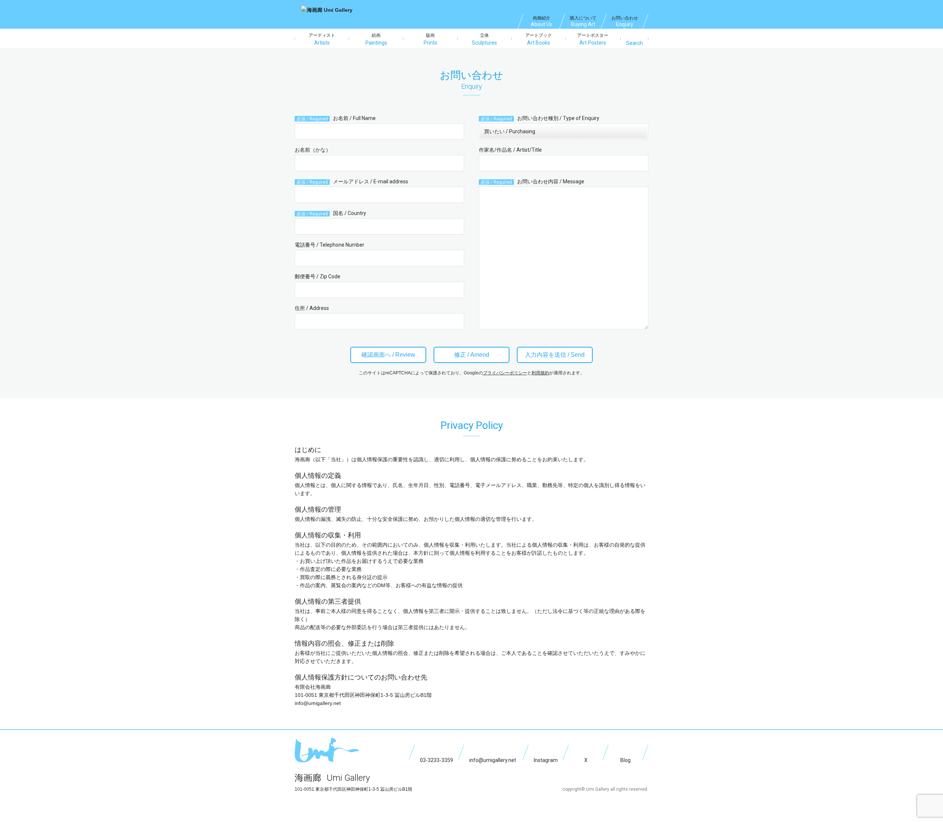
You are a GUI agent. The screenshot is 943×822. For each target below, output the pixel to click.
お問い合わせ (624, 21)
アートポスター (592, 39)
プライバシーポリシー (505, 372)
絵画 (376, 39)
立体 (484, 39)
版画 (430, 39)
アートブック (538, 39)
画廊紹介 (541, 21)
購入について (583, 21)
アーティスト (322, 39)
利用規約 (540, 372)
